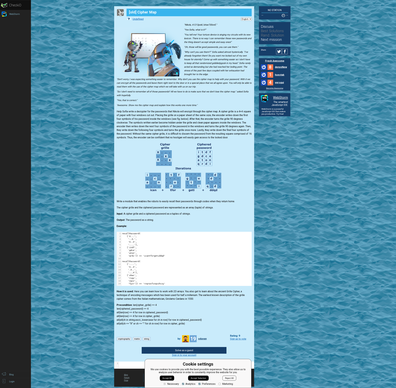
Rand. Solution (272, 35)
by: (179, 338)
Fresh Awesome (274, 60)
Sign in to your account (184, 355)
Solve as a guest (184, 350)
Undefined (138, 19)
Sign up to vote (238, 338)
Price (126, 380)
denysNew (281, 67)
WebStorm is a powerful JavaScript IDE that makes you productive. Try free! (273, 111)
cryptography (124, 339)
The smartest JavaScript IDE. (279, 103)
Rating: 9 (235, 335)
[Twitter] (279, 51)
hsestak (279, 74)
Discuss (267, 26)
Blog (126, 375)
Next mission (271, 39)
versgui (279, 82)
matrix (137, 339)
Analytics (190, 383)
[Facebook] (285, 51)
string (146, 339)
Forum (126, 377)
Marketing (227, 383)
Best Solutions (272, 31)
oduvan (202, 338)
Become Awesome (274, 88)
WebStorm (280, 97)
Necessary (173, 383)
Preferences (208, 383)
